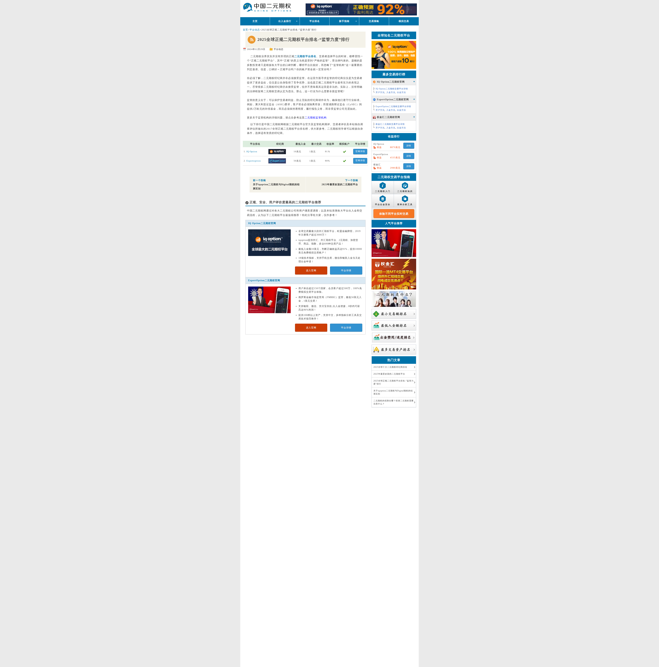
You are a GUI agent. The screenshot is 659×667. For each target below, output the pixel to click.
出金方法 (401, 92)
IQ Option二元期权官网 (262, 223)
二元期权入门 (382, 191)
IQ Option (251, 151)
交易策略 (374, 21)
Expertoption (253, 160)
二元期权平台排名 (276, 8)
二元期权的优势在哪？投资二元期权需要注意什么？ (393, 402)
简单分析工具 (405, 204)
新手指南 (344, 21)
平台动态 (255, 29)
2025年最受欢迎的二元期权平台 (389, 374)
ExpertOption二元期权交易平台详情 (393, 106)
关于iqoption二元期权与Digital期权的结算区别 (393, 392)
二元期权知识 (405, 191)
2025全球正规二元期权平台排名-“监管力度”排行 (393, 382)
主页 (255, 21)
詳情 (409, 145)
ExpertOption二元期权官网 (264, 280)
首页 (245, 29)
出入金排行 (284, 21)
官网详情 (360, 151)
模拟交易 (404, 21)
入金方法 (390, 92)
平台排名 (314, 21)
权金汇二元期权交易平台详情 (390, 124)
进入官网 (311, 270)
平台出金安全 (382, 204)
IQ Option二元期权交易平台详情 (392, 89)
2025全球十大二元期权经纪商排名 (390, 367)
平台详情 (346, 270)
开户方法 (380, 92)
